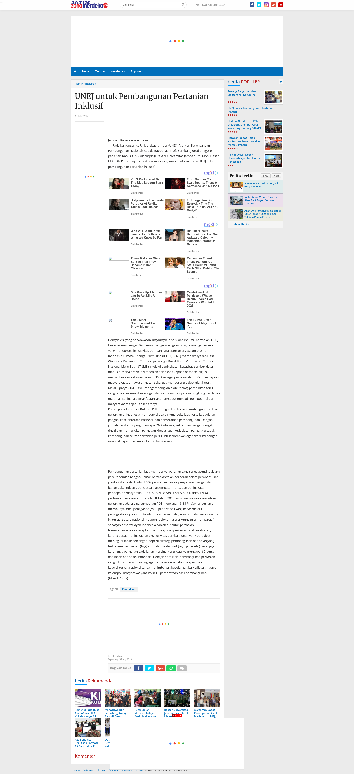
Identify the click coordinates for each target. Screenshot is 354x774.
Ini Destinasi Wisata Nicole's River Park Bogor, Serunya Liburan (260, 200)
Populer (136, 71)
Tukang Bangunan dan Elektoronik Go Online (242, 93)
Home (78, 83)
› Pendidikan (89, 83)
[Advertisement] (177, 41)
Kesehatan (118, 71)
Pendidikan (129, 589)
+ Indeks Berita (239, 224)
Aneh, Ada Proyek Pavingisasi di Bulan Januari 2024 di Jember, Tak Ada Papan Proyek (262, 214)
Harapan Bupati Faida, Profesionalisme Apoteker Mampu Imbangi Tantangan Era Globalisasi (244, 143)
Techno (100, 71)
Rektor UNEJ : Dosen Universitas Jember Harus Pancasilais (244, 158)
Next (276, 175)
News (85, 71)
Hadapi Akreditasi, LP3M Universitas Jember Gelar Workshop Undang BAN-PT (244, 124)
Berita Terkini (242, 176)
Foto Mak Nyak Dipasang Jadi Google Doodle (261, 185)
